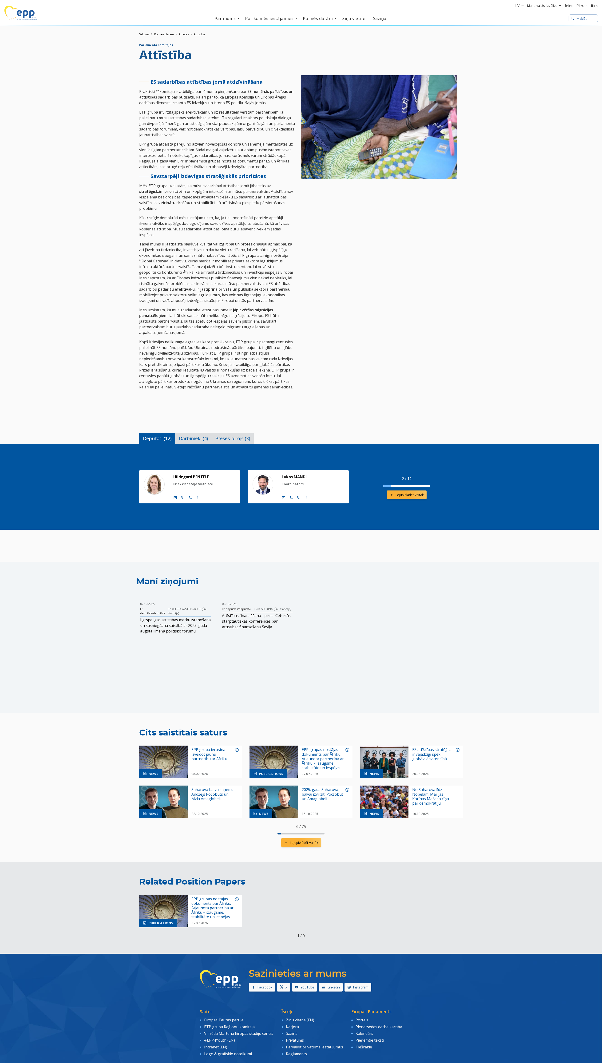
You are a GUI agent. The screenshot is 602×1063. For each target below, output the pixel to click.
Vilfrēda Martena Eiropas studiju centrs (238, 1033)
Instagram (360, 987)
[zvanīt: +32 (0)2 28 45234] (183, 498)
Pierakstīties (587, 5)
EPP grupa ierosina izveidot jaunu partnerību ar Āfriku (209, 754)
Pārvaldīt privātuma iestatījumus (314, 1047)
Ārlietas (184, 34)
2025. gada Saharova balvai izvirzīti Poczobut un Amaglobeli (322, 794)
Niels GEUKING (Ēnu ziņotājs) (272, 609)
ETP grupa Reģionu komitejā (229, 1026)
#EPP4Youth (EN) (219, 1040)
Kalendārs (364, 1033)
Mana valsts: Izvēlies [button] (542, 5)
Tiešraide (364, 1047)
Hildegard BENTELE (191, 476)
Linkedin (333, 987)
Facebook (264, 987)
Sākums (144, 34)
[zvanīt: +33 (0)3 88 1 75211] (299, 498)
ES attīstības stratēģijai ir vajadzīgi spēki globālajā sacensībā (432, 754)
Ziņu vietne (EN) (300, 1020)
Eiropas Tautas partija (223, 1020)
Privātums (295, 1040)
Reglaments (296, 1053)
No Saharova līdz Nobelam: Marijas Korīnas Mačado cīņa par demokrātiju (430, 796)
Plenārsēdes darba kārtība (379, 1026)
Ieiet (569, 5)
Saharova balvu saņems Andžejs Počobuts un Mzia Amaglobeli (212, 794)
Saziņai (292, 1033)
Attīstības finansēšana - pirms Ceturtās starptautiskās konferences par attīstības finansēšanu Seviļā (256, 621)
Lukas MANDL (295, 476)
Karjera (292, 1026)
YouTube (307, 987)
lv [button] (517, 5)
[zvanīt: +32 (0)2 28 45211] (291, 498)
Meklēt (581, 18)
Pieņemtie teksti (370, 1040)
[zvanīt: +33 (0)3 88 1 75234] (190, 498)
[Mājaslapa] (21, 13)
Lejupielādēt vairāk (409, 495)
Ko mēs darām (164, 34)
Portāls (362, 1020)
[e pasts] (175, 498)
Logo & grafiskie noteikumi (228, 1053)
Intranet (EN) (215, 1047)
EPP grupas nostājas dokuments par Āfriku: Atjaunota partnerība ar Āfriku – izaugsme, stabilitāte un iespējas (323, 758)
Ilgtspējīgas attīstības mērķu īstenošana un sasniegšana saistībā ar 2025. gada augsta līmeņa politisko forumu (175, 625)
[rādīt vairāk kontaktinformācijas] (198, 498)
